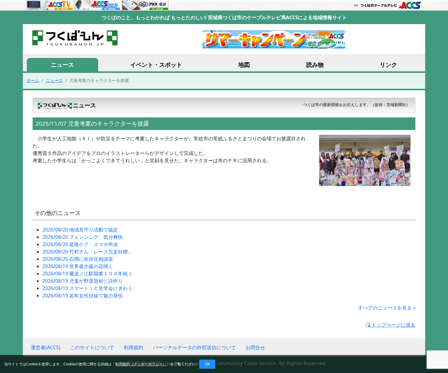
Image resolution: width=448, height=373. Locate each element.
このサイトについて (92, 347)
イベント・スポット (156, 64)
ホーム (33, 80)
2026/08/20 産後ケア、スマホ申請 (80, 244)
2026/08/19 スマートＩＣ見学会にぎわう (87, 288)
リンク (388, 64)
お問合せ (255, 347)
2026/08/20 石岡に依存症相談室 (77, 259)
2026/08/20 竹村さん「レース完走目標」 (87, 251)
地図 (244, 64)
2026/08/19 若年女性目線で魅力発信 (82, 295)
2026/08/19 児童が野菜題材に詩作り (82, 281)
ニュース (62, 64)
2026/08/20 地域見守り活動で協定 (80, 229)
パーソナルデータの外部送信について (194, 347)
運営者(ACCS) (45, 347)
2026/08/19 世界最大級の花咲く (77, 266)
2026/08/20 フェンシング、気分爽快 (82, 237)
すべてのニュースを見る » (386, 307)
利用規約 (133, 347)
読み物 (315, 64)
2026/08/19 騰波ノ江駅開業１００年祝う (87, 273)
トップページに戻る (392, 324)
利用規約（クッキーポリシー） (140, 364)
